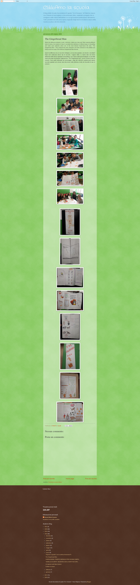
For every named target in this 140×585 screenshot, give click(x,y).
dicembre (48, 535)
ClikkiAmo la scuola (66, 7)
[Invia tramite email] (65, 426)
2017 (46, 575)
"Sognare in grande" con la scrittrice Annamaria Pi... (59, 554)
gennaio (48, 572)
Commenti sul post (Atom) (55, 482)
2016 (46, 577)
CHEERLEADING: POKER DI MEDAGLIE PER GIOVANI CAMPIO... (63, 559)
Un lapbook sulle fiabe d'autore (53, 564)
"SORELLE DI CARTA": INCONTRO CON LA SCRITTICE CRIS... (62, 561)
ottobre (48, 540)
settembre (49, 543)
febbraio (48, 569)
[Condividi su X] (68, 426)
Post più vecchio (91, 479)
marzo (48, 552)
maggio (48, 547)
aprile (47, 550)
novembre (49, 538)
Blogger (89, 581)
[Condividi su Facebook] (70, 426)
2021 (46, 526)
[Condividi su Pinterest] (71, 426)
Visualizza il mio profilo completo (51, 519)
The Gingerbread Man (51, 557)
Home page (70, 479)
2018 (46, 533)
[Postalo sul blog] (67, 426)
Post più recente (49, 479)
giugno (48, 545)
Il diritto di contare (50, 566)
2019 (46, 531)
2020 (46, 529)
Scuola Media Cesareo (50, 517)
